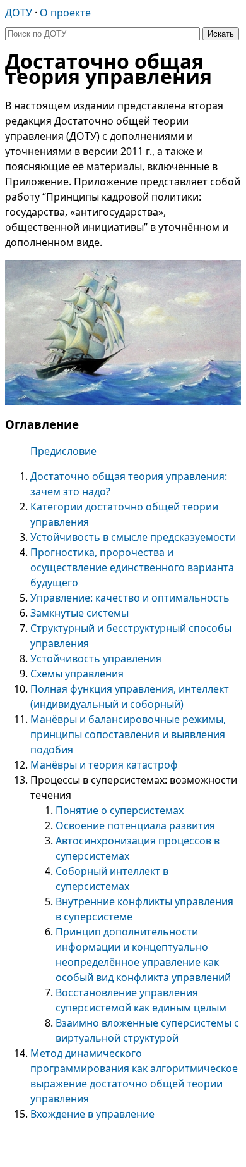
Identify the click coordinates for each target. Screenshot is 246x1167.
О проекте (65, 13)
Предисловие (63, 451)
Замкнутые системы (79, 613)
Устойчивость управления (95, 658)
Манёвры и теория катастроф (104, 765)
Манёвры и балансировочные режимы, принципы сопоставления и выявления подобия (128, 734)
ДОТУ (18, 13)
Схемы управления (77, 674)
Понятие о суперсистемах (120, 810)
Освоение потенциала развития (135, 825)
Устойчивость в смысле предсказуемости (133, 537)
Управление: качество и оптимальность (130, 598)
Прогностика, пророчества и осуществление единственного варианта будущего (132, 567)
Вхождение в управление (92, 1114)
